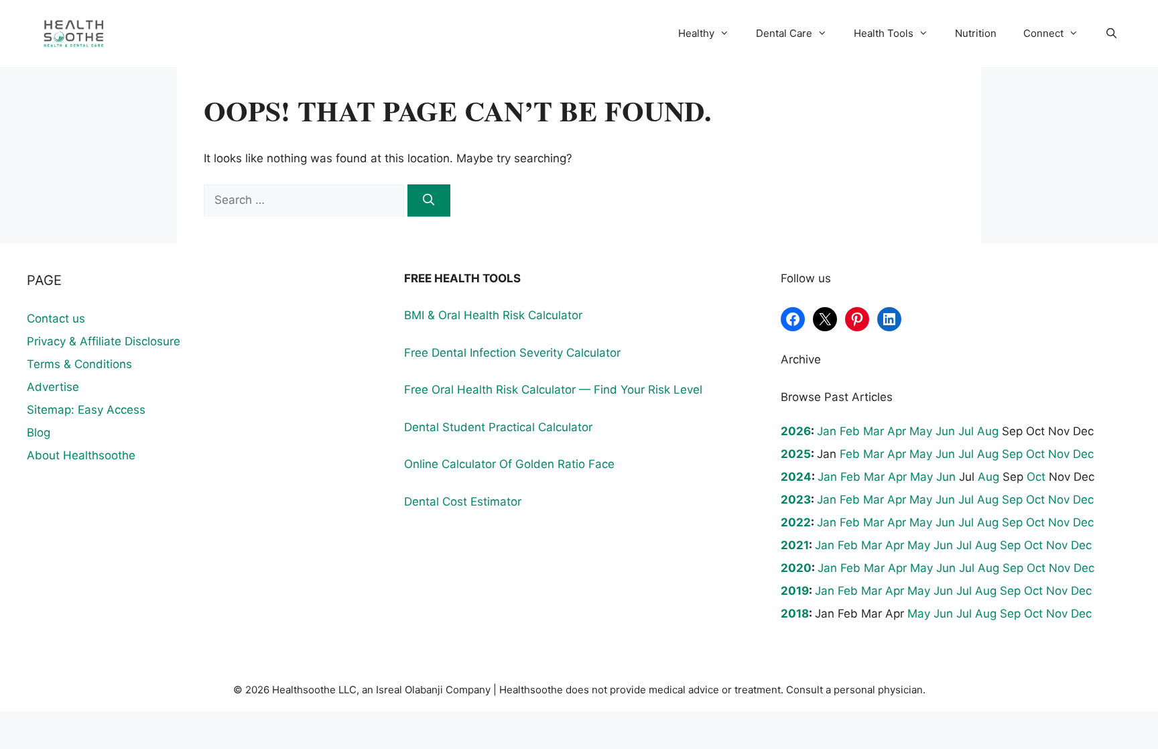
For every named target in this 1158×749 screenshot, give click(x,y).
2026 (796, 431)
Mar (873, 431)
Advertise (53, 387)
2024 (796, 476)
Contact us (56, 318)
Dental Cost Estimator (462, 501)
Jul (966, 431)
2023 (796, 499)
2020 (796, 568)
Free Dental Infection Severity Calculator (512, 352)
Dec (1083, 454)
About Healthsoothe (81, 455)
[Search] (428, 200)
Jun (945, 431)
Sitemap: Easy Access (86, 409)
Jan (826, 431)
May (920, 431)
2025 (796, 454)
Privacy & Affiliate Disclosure (103, 341)
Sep (1012, 454)
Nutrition (975, 33)
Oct (1035, 454)
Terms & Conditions (79, 364)
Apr (896, 431)
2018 (795, 613)
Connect (1043, 33)
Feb (850, 431)
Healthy (696, 33)
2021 (795, 545)
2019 (795, 590)
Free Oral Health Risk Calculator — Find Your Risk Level (553, 389)
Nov (1059, 454)
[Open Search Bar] (1111, 33)
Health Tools (883, 33)
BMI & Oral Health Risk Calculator (493, 315)
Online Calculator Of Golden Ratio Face (509, 464)
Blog (38, 432)
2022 (796, 522)
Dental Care (784, 33)
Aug (988, 431)
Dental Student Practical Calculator (498, 427)
